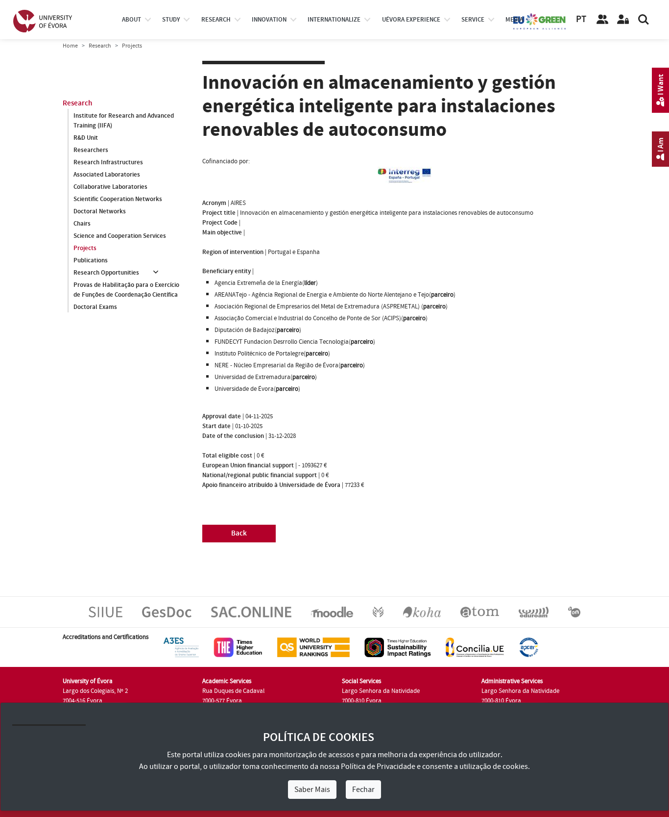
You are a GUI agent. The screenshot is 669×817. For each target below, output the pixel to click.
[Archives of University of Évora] (479, 611)
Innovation (269, 19)
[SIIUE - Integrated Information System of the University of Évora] (105, 611)
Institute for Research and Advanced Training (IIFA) (123, 120)
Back (239, 533)
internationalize (334, 19)
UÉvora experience (411, 19)
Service (472, 19)
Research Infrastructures (108, 162)
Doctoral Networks (99, 211)
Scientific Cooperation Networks (117, 199)
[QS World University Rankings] (313, 646)
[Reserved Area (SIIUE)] (623, 19)
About (131, 19)
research (216, 19)
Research (100, 46)
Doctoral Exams (95, 307)
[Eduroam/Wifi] (534, 611)
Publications (90, 260)
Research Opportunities (106, 272)
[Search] (643, 19)
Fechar (363, 789)
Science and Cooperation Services (119, 235)
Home (70, 46)
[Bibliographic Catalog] (422, 611)
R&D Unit (85, 137)
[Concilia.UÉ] (475, 646)
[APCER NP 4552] (529, 646)
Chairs (82, 223)
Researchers (90, 150)
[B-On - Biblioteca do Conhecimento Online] (574, 611)
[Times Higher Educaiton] (238, 646)
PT (581, 19)
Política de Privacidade (378, 766)
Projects (84, 248)
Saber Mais (312, 789)
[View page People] (602, 19)
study (171, 19)
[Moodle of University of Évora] (332, 611)
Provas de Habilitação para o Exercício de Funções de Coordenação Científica (126, 290)
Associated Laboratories (106, 174)
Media (514, 19)
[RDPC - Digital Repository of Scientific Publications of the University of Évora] (378, 611)
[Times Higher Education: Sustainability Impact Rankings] (397, 646)
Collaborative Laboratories (110, 186)
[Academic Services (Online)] (251, 611)
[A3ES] (181, 646)
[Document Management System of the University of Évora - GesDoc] (166, 611)
